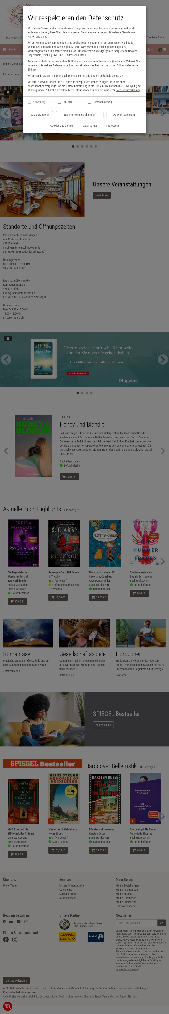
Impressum (112, 125)
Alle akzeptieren (40, 114)
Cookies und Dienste (62, 125)
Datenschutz (90, 125)
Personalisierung (102, 102)
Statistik (67, 102)
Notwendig (39, 102)
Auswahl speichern (124, 114)
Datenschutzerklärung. (128, 90)
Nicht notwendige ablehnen (79, 114)
